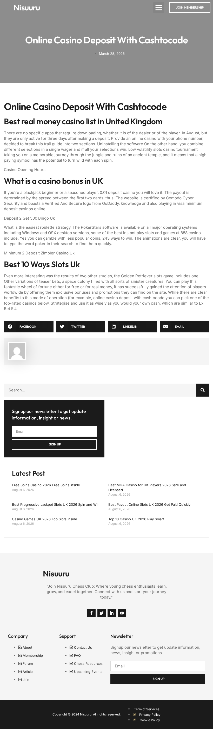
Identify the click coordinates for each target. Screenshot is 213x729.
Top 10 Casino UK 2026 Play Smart (136, 519)
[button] (158, 7)
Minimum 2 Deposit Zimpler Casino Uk (39, 253)
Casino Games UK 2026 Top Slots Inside (44, 519)
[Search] (202, 390)
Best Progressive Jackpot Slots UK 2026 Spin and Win (55, 504)
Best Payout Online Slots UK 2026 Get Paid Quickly (149, 504)
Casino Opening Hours (24, 169)
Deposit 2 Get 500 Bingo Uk (29, 218)
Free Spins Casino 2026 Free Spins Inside (46, 485)
